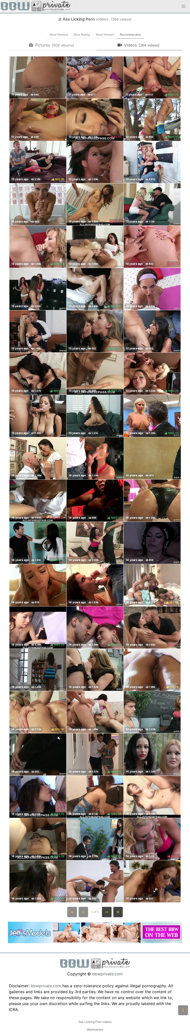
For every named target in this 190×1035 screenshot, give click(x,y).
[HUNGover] (95, 458)
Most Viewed (105, 34)
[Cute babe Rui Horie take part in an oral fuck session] (152, 797)
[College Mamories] (152, 331)
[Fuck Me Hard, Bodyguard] (95, 416)
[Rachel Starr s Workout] (37, 204)
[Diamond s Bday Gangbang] (95, 162)
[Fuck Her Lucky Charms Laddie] (95, 881)
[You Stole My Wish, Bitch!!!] (152, 881)
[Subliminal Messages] (152, 543)
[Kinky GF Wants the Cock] (37, 120)
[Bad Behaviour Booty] (95, 585)
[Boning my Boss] (38, 458)
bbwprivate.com (107, 973)
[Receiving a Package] (37, 585)
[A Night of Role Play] (152, 458)
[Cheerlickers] (37, 289)
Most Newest (59, 34)
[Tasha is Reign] (37, 331)
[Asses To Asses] (37, 754)
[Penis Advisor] (152, 712)
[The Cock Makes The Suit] (95, 670)
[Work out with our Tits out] (152, 289)
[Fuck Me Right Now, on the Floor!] (37, 77)
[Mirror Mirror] (152, 501)
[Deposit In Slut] (37, 416)
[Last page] (118, 912)
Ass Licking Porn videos (95, 1022)
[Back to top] (183, 1010)
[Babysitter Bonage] (152, 204)
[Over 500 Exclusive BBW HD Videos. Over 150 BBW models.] (95, 941)
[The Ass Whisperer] (95, 543)
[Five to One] (95, 712)
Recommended (130, 34)
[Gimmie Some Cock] (37, 670)
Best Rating (82, 34)
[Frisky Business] (95, 77)
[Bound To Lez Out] (95, 247)
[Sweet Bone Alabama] (152, 754)
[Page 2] (107, 912)
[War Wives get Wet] (152, 162)
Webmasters (95, 1029)
